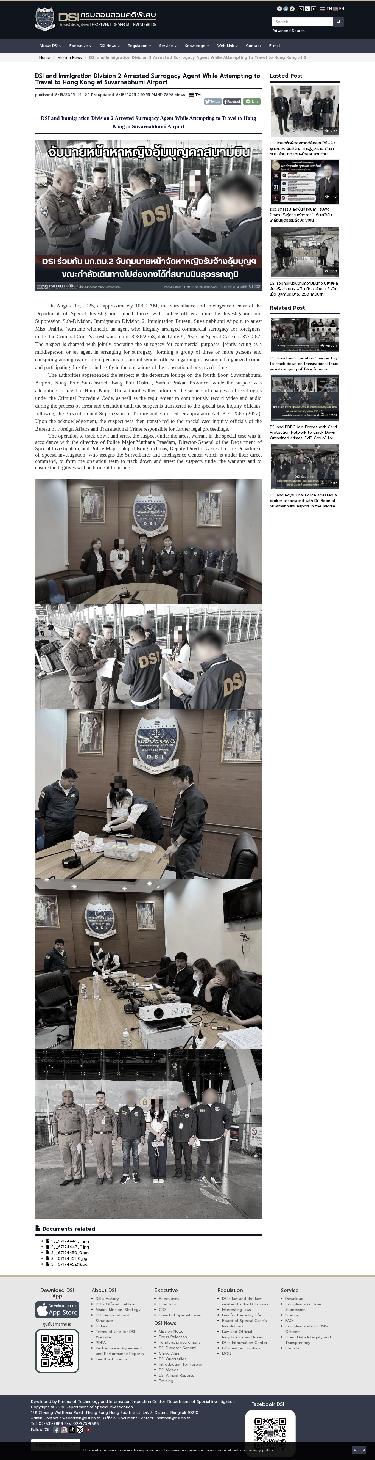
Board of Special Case (180, 1315)
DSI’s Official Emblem (115, 1304)
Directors (167, 1304)
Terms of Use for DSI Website (115, 1334)
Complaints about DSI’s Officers (306, 1329)
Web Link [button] (226, 46)
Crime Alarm (170, 1353)
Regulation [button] (138, 46)
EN (341, 9)
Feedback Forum (111, 1359)
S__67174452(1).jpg (69, 1264)
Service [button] (166, 46)
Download (294, 1299)
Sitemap (292, 1315)
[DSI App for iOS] (57, 1309)
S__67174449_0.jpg (69, 1241)
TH (328, 9)
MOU (226, 1354)
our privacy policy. (257, 1450)
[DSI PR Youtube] (88, 1430)
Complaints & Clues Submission (303, 1307)
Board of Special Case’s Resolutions (244, 1323)
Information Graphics (241, 1348)
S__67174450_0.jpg (69, 1253)
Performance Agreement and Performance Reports (120, 1351)
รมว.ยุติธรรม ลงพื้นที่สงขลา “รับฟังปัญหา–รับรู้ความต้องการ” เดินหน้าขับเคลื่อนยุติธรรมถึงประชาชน (301, 215)
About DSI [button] (49, 46)
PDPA (101, 1343)
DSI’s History (107, 1299)
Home (44, 58)
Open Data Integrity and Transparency (308, 1340)
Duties (102, 1326)
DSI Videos (168, 1370)
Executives (169, 1299)
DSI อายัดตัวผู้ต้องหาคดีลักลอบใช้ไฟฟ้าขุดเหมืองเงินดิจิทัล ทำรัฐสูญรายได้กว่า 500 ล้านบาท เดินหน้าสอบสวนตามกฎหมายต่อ (302, 151)
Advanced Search (288, 31)
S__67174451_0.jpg (68, 1258)
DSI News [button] (108, 46)
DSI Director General (177, 1348)
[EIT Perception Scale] (57, 1351)
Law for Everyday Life (242, 1315)
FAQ (289, 1321)
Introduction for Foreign (181, 1364)
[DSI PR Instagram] (65, 1430)
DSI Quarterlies (172, 1359)
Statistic (292, 1348)
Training (166, 1381)
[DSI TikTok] (73, 1430)
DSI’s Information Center (244, 1343)
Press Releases (173, 1337)
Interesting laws (236, 1310)
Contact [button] (253, 46)
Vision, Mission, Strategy (118, 1310)
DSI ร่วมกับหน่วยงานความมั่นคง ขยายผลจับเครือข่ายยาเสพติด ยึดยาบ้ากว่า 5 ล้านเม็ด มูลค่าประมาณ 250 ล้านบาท (304, 289)
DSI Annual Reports (176, 1375)
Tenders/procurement (179, 1342)
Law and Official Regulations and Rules (242, 1334)
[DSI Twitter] (81, 1430)
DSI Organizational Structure (112, 1318)
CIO (162, 1310)
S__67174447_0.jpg (69, 1247)
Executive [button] (79, 46)
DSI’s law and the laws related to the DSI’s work (245, 1301)
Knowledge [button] (196, 46)
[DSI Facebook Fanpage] (57, 1430)
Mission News (70, 58)
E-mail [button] (274, 46)
